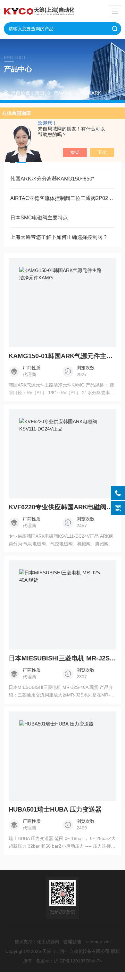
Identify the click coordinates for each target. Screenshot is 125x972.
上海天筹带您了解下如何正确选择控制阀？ (59, 237)
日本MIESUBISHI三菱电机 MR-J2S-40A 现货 (63, 658)
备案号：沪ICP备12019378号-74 (69, 960)
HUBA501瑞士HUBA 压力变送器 (55, 809)
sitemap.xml (98, 941)
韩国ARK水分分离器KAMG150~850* (52, 178)
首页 (40, 93)
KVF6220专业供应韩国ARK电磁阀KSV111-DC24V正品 (63, 507)
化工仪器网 (48, 941)
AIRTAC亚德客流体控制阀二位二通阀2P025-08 (62, 198)
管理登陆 (72, 941)
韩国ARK (91, 93)
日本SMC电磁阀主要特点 (39, 217)
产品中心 (63, 93)
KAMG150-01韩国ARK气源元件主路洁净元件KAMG (63, 355)
